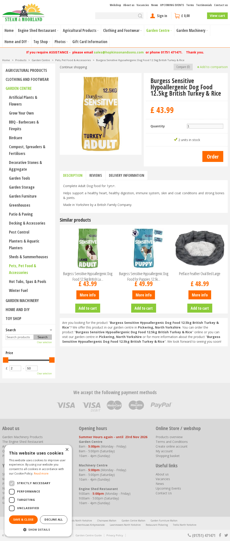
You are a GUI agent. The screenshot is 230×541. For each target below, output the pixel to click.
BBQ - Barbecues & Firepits (24, 125)
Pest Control (19, 232)
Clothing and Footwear (27, 79)
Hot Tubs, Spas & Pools (27, 281)
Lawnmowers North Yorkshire (125, 524)
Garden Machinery (22, 300)
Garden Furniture (23, 196)
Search (11, 330)
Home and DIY (17, 309)
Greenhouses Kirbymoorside (90, 524)
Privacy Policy (114, 535)
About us (162, 474)
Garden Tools (19, 178)
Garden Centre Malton (133, 520)
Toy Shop (13, 318)
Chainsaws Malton (106, 520)
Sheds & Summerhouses (28, 256)
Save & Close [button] (23, 519)
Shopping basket (168, 456)
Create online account (172, 446)
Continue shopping (73, 67)
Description (72, 175)
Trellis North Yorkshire (184, 524)
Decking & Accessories (27, 223)
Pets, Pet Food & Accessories (22, 269)
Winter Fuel (18, 290)
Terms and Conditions (172, 441)
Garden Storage (22, 187)
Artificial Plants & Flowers (23, 101)
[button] (38, 529)
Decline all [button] (53, 519)
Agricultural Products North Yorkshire (72, 520)
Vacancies (163, 479)
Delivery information (126, 175)
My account (164, 451)
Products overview (169, 437)
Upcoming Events (168, 488)
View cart (217, 15)
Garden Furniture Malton (163, 520)
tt (226, 535)
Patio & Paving (21, 214)
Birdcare (15, 137)
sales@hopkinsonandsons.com (119, 52)
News (160, 483)
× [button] (67, 449)
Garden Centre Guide (88, 535)
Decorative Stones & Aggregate (25, 166)
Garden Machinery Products (22, 437)
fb (220, 535)
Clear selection (44, 342)
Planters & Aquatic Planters (24, 244)
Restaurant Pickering (157, 524)
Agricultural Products (26, 70)
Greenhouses (19, 205)
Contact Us (164, 493)
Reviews (95, 175)
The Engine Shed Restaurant (22, 441)
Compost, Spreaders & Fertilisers (27, 150)
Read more (41, 473)
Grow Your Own (21, 113)
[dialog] (38, 491)
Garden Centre (19, 88)
